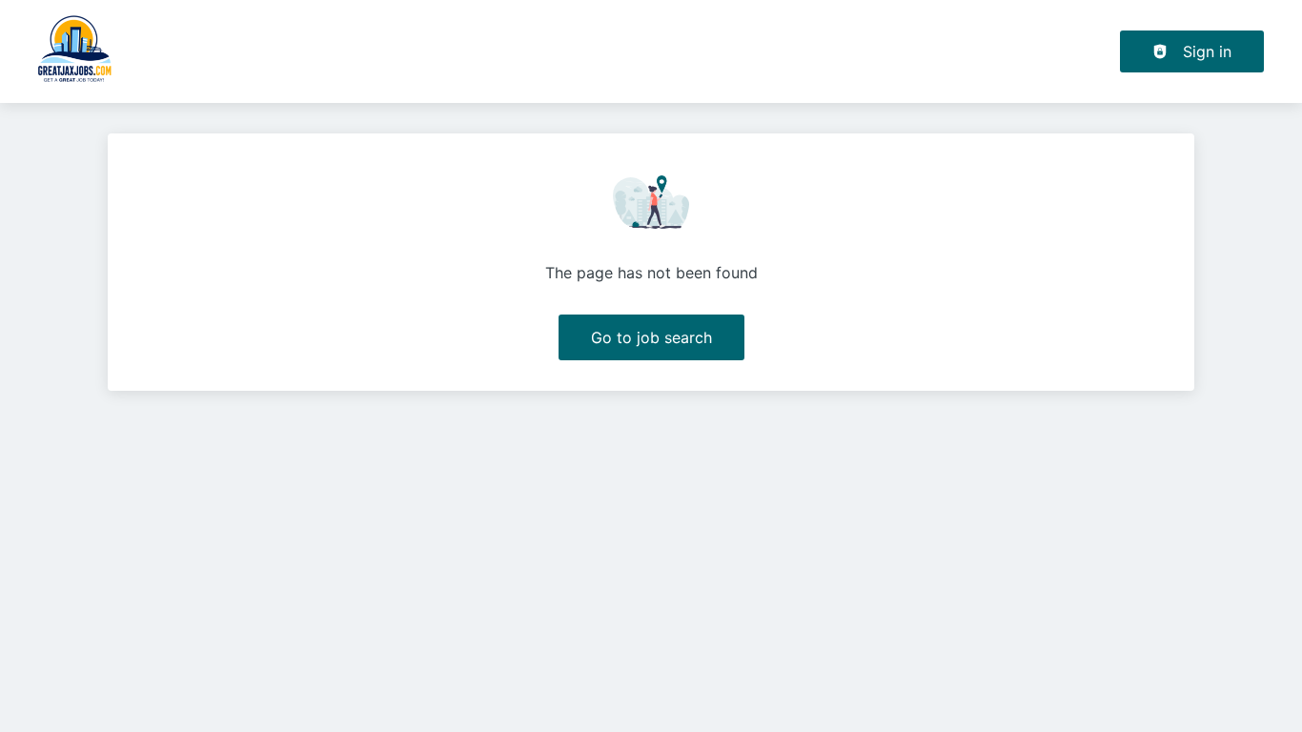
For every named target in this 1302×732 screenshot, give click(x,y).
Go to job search (651, 337)
